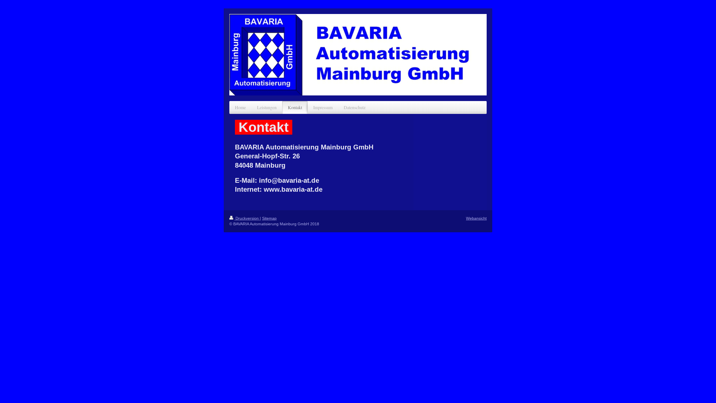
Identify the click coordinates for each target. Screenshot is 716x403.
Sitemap (269, 218)
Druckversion (247, 218)
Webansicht (476, 218)
